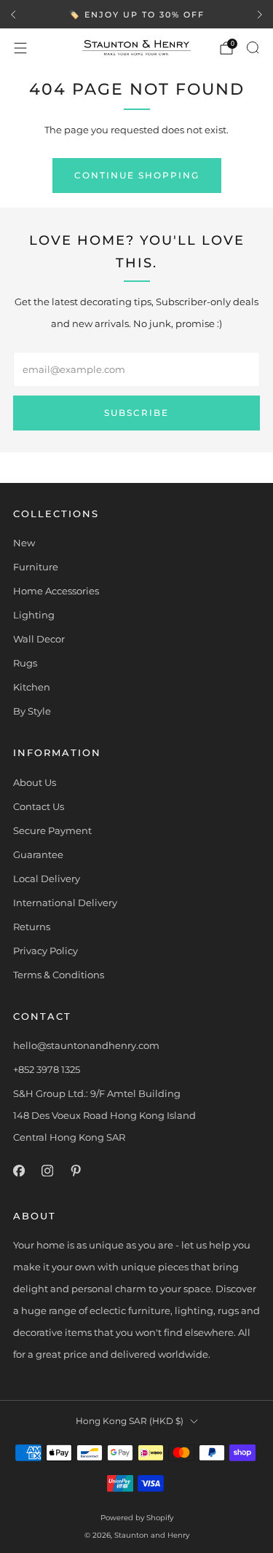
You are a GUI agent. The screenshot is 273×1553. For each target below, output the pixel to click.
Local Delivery (46, 878)
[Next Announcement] (260, 14)
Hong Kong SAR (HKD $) (129, 1421)
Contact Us (38, 806)
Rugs (25, 663)
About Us (34, 782)
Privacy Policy (45, 950)
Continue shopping (136, 175)
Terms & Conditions (58, 974)
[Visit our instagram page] (47, 1171)
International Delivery (65, 902)
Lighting (34, 615)
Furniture (35, 567)
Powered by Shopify (136, 1517)
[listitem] (136, 14)
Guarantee (38, 854)
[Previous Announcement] (13, 14)
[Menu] (20, 48)
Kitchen (31, 687)
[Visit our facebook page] (18, 1171)
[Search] (252, 47)
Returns (31, 926)
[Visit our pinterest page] (75, 1171)
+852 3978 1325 (46, 1069)
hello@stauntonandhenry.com (86, 1045)
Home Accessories (56, 591)
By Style (32, 711)
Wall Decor (39, 639)
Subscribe (136, 412)
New (24, 543)
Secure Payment (52, 830)
